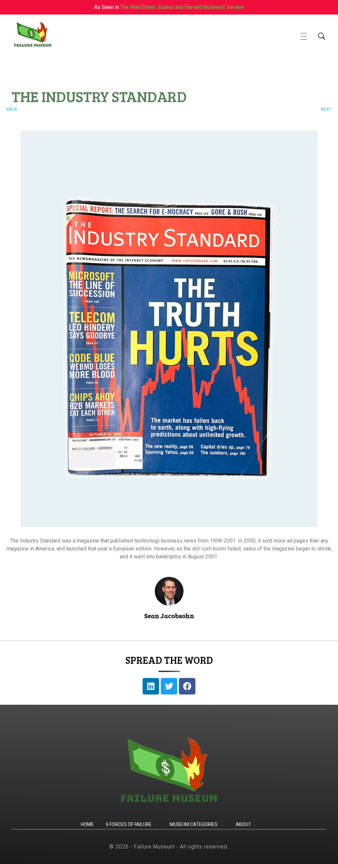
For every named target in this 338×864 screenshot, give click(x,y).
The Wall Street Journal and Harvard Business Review (182, 7)
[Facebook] (187, 686)
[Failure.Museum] (41, 35)
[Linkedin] (151, 686)
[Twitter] (169, 686)
